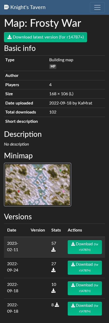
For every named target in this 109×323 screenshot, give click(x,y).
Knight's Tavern (27, 7)
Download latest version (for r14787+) (48, 37)
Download (86, 246)
